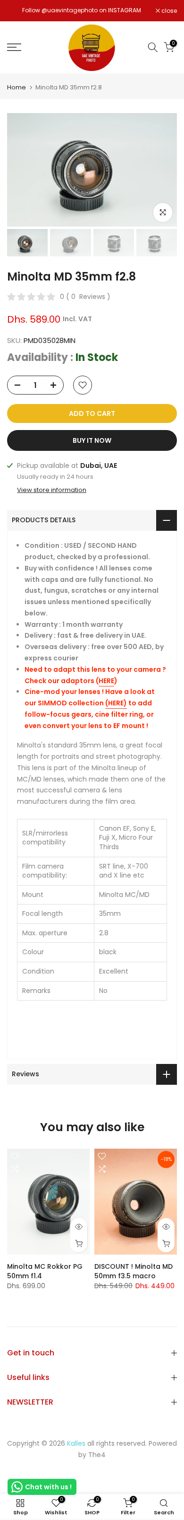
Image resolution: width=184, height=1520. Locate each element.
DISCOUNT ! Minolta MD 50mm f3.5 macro (133, 1270)
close (168, 11)
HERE (106, 680)
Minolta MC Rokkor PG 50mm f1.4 (45, 1270)
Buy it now (92, 440)
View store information (51, 490)
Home (16, 87)
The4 (97, 1454)
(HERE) (116, 703)
